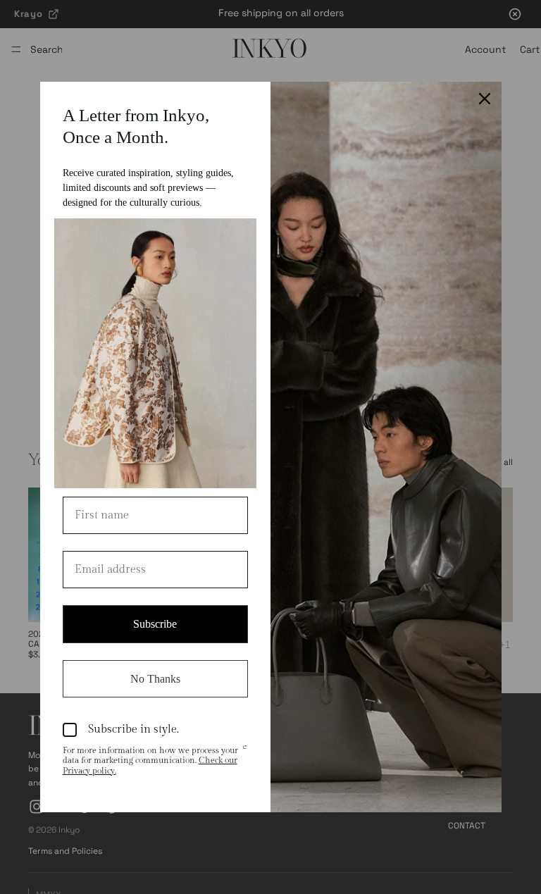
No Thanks (155, 679)
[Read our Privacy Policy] (244, 751)
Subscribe (155, 624)
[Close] (485, 99)
